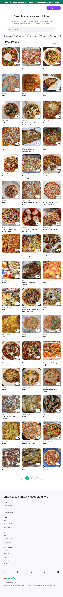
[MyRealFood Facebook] (5, 572)
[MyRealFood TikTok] (45, 572)
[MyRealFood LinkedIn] (31, 572)
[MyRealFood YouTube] (58, 572)
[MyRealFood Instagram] (18, 572)
